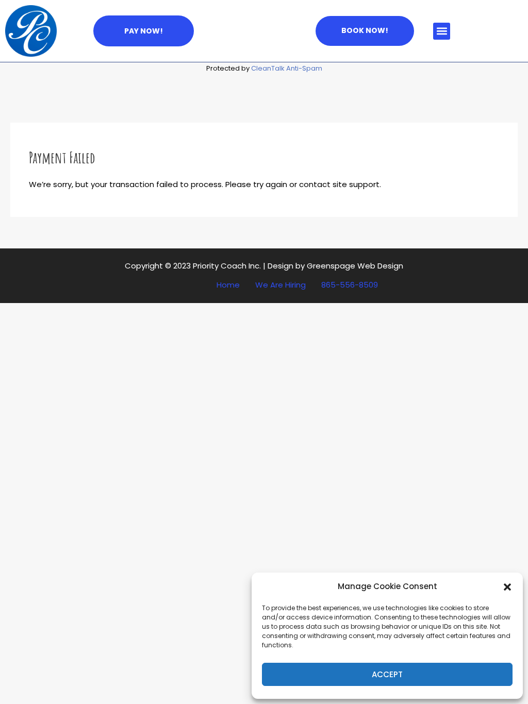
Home (228, 285)
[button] (507, 587)
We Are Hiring (280, 285)
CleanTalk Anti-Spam (286, 68)
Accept (387, 674)
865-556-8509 (349, 285)
